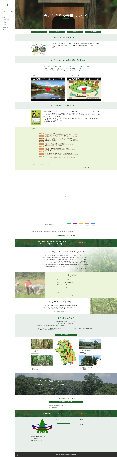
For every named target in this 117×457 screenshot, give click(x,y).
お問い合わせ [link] (5, 29)
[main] (66, 10)
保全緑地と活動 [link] (5, 19)
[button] (115, 1)
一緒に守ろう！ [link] (5, 24)
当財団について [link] (5, 27)
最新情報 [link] (4, 22)
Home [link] (3, 17)
